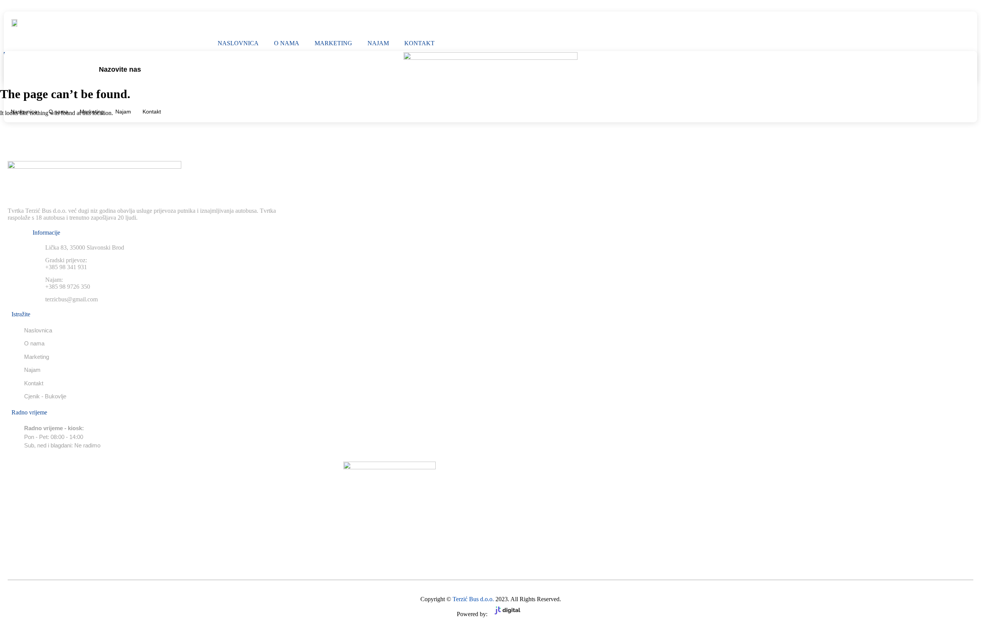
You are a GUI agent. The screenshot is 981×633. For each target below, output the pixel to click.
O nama (286, 43)
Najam (378, 43)
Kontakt (419, 43)
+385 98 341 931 (120, 79)
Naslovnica (238, 43)
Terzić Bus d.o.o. (473, 599)
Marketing (333, 43)
